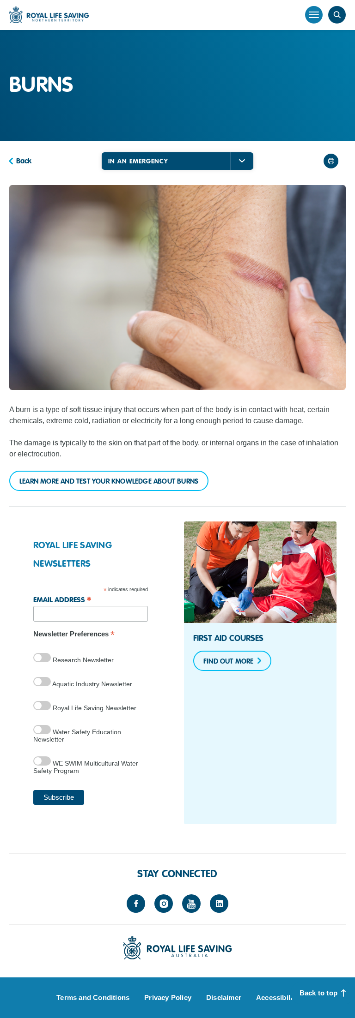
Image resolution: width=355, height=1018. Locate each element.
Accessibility (277, 997)
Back (23, 161)
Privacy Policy (167, 997)
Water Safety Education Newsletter (77, 735)
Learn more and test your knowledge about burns (108, 481)
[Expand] (241, 161)
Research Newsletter (82, 660)
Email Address (62, 599)
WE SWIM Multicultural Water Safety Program (85, 767)
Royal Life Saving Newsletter (93, 708)
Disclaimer (223, 997)
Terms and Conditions (92, 997)
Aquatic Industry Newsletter (91, 684)
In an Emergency (138, 161)
